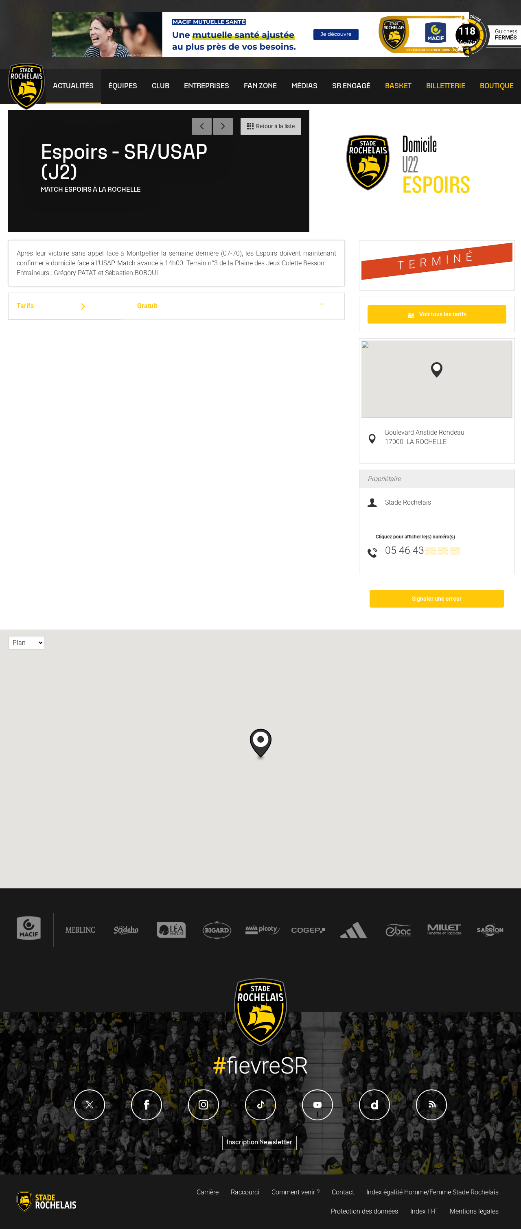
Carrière (208, 1192)
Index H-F (424, 1211)
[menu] (73, 86)
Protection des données (364, 1211)
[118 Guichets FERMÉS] (484, 54)
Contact (343, 1192)
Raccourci (245, 1192)
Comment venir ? (295, 1192)
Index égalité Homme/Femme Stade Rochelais (432, 1192)
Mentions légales (474, 1211)
